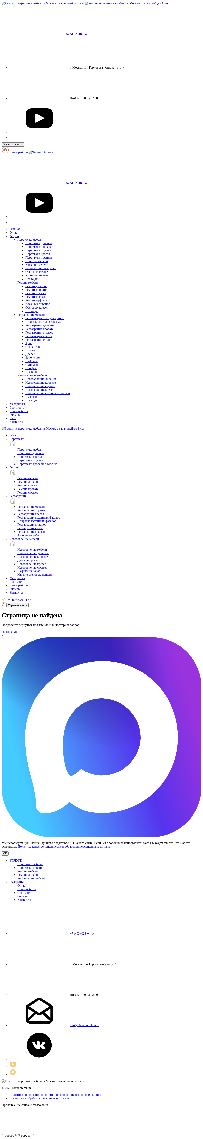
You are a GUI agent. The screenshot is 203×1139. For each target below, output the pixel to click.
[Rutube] (39, 132)
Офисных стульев (37, 271)
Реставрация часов (30, 528)
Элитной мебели (36, 261)
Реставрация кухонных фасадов (38, 517)
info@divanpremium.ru (84, 1025)
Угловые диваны (36, 275)
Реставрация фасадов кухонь (44, 318)
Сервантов (32, 346)
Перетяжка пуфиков (39, 257)
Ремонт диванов (36, 286)
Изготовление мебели (32, 375)
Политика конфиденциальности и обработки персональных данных (64, 846)
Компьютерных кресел (40, 268)
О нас (13, 232)
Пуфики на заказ (28, 571)
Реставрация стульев (39, 332)
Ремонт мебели (27, 282)
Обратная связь (17, 605)
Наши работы (19, 152)
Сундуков (32, 364)
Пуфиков (31, 361)
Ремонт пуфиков (36, 300)
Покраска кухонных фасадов (36, 521)
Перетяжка (17, 439)
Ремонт (14, 467)
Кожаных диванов (37, 304)
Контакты (16, 421)
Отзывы (15, 414)
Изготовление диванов (40, 379)
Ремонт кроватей (36, 289)
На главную (10, 631)
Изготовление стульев (40, 386)
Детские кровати (28, 560)
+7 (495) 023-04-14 (74, 34)
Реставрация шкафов (31, 531)
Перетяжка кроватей (39, 246)
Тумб (28, 343)
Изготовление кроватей (41, 382)
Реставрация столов (38, 339)
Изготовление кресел (39, 389)
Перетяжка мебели (30, 239)
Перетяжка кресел (37, 254)
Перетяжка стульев (38, 250)
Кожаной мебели (36, 264)
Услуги (14, 236)
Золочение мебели (29, 535)
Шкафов (31, 368)
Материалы (17, 404)
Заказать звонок (13, 144)
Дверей (30, 354)
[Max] (12, 137)
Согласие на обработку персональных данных (41, 1098)
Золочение (32, 357)
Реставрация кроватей (40, 329)
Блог (13, 418)
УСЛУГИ (16, 860)
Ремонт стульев (35, 293)
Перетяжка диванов (38, 243)
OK (5, 853)
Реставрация (18, 496)
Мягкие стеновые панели (34, 574)
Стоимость (17, 407)
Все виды (31, 279)
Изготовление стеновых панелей (47, 393)
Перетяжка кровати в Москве (37, 464)
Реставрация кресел (38, 336)
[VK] (39, 1059)
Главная (15, 229)
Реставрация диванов (39, 325)
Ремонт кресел (35, 296)
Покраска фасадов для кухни (44, 321)
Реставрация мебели (31, 314)
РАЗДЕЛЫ (17, 882)
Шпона (30, 350)
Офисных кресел (36, 307)
